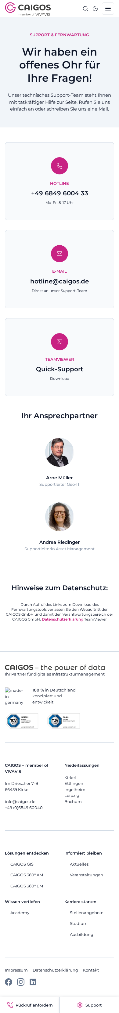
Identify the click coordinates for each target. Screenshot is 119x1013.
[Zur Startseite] (28, 9)
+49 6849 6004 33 (59, 193)
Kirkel (70, 777)
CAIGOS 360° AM (26, 874)
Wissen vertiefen (22, 901)
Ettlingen (73, 783)
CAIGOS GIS (22, 864)
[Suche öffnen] (85, 9)
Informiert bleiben (83, 853)
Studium (79, 923)
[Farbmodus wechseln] (95, 9)
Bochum (73, 801)
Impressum (16, 970)
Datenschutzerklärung (55, 970)
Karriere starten (80, 901)
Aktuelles (79, 864)
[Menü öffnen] (108, 8)
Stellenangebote (86, 912)
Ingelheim (74, 789)
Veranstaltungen (86, 874)
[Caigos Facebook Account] (8, 984)
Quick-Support (59, 369)
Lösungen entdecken (27, 853)
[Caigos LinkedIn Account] (33, 984)
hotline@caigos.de (59, 281)
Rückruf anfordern (34, 1005)
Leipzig (71, 795)
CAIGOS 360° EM (26, 885)
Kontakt (91, 970)
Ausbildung (81, 934)
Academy (19, 912)
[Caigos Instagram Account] (20, 984)
